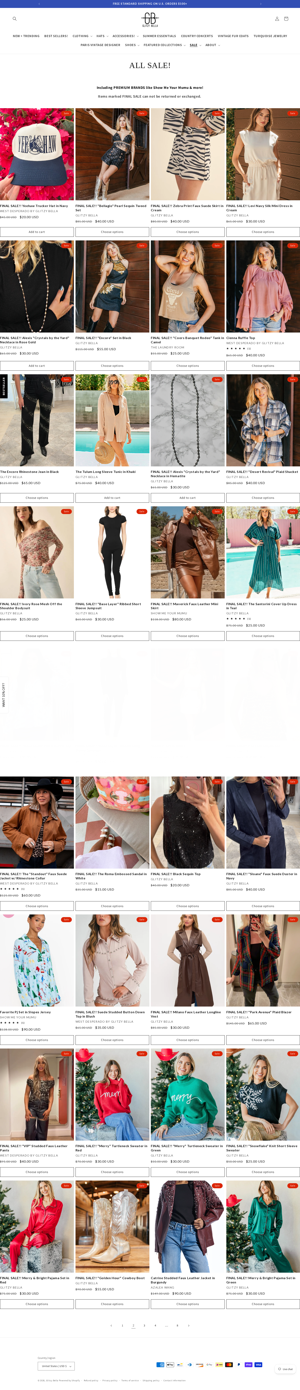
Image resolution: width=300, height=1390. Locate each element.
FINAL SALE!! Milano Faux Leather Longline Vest (186, 1014)
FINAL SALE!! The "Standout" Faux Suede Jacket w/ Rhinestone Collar (33, 876)
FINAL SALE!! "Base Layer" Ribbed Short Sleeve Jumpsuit (108, 606)
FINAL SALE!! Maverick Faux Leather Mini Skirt (184, 606)
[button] (14, 18)
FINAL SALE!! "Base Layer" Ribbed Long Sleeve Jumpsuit (108, 748)
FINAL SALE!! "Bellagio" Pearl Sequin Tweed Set (111, 208)
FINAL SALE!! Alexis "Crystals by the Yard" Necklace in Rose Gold (34, 340)
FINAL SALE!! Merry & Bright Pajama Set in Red (34, 1280)
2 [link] (133, 1325)
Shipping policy (151, 1380)
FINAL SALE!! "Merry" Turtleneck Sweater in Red (112, 1148)
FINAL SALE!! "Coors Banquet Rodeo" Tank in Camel (187, 340)
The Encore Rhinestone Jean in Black (29, 472)
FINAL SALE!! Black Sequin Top (176, 874)
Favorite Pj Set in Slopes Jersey (25, 1012)
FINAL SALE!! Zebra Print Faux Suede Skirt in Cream (187, 208)
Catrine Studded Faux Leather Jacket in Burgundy (183, 1280)
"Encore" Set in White (168, 746)
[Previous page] (111, 1325)
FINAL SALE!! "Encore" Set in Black (103, 338)
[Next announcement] (260, 4)
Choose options (112, 232)
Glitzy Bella (52, 1380)
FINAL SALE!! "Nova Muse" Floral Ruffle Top (35, 746)
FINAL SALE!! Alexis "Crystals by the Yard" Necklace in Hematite (185, 474)
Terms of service (130, 1380)
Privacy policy (110, 1380)
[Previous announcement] (39, 4)
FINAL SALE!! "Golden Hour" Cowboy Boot (110, 1278)
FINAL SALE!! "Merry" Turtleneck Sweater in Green (187, 1148)
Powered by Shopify (69, 1380)
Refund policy (91, 1380)
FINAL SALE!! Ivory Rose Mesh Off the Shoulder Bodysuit (31, 606)
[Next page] (188, 1325)
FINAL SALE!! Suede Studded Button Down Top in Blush (110, 1014)
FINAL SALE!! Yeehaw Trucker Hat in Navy (34, 206)
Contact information (174, 1380)
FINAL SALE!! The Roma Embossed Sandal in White (111, 876)
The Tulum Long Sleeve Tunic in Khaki (106, 472)
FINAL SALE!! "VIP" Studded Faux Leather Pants (34, 1148)
